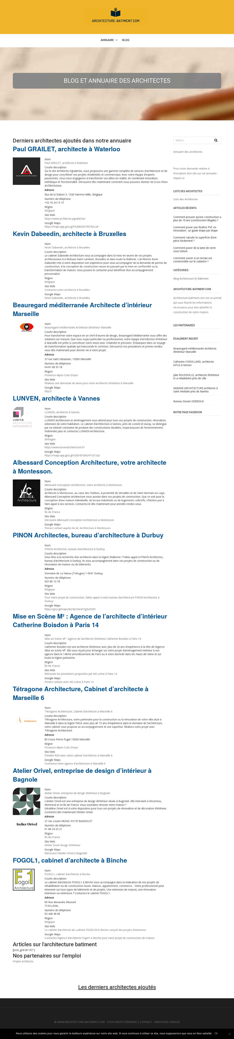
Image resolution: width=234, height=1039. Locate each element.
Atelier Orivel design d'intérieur (62, 845)
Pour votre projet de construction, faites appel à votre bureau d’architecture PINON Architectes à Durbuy (102, 599)
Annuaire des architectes (187, 151)
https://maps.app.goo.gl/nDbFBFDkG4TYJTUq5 (72, 455)
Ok (216, 1033)
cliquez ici (178, 178)
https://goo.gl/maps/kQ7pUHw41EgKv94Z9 (70, 609)
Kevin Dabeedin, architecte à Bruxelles (69, 233)
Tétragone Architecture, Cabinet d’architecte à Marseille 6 (80, 693)
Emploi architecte (23, 961)
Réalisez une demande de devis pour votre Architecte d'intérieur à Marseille (89, 383)
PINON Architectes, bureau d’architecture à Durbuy (88, 535)
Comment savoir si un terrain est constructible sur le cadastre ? (192, 259)
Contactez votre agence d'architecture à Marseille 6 (75, 763)
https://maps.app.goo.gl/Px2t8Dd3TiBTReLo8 (71, 226)
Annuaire (107, 40)
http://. (48, 391)
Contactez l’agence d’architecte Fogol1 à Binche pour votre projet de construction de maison (99, 938)
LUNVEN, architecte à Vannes (56, 398)
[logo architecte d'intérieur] (26, 327)
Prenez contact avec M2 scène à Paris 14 (69, 682)
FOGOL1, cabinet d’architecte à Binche (70, 860)
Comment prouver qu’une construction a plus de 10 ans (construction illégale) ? (197, 218)
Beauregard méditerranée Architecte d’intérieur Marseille (82, 309)
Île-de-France (52, 512)
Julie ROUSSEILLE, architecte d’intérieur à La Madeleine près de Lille (196, 376)
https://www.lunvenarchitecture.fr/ (65, 447)
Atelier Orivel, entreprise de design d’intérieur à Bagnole (82, 774)
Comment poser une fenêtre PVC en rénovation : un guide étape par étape (195, 228)
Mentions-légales (167, 1022)
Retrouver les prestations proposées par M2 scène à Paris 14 (81, 673)
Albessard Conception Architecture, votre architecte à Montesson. (89, 466)
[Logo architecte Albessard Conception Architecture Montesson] (26, 493)
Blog (125, 40)
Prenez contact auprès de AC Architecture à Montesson (77, 528)
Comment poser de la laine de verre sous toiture (194, 249)
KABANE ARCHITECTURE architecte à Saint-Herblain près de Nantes (195, 390)
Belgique (50, 210)
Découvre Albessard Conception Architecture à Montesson (79, 520)
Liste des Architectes (185, 199)
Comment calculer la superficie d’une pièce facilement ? (195, 239)
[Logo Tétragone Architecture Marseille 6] (26, 720)
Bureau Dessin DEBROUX (188, 401)
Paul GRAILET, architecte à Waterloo (66, 148)
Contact (146, 1022)
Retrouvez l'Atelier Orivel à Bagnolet (66, 853)
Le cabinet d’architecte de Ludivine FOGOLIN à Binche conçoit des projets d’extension (95, 930)
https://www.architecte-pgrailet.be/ (65, 218)
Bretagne (50, 439)
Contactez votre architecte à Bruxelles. (67, 290)
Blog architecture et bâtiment (191, 278)
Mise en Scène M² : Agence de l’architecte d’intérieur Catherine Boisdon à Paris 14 (90, 620)
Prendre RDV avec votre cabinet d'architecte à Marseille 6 (78, 755)
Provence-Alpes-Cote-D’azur (61, 375)
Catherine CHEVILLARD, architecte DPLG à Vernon (193, 363)
